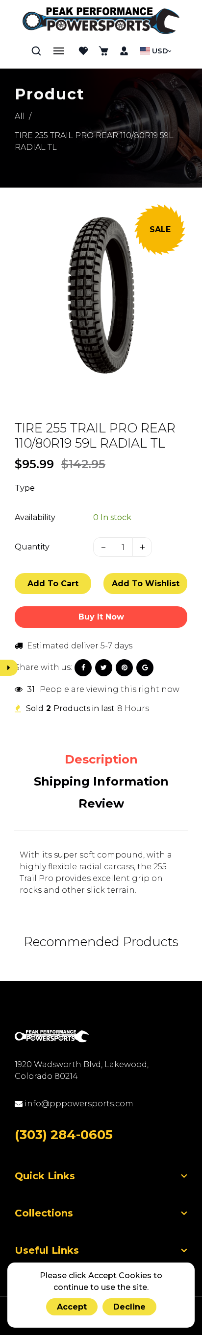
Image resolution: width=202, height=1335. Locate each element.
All (20, 116)
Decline (129, 1306)
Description (101, 759)
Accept (72, 1306)
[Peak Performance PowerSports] (101, 21)
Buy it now (101, 616)
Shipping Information (101, 781)
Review (101, 803)
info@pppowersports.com (78, 1103)
